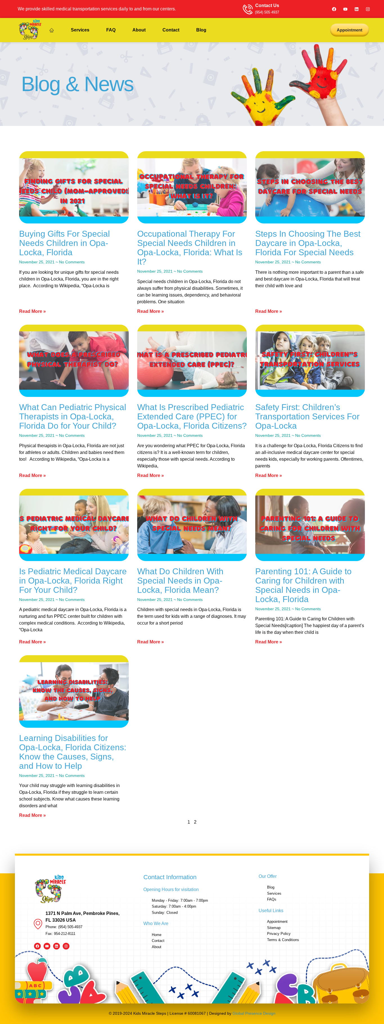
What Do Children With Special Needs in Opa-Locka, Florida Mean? (180, 580)
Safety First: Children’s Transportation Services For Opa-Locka (307, 416)
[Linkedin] (356, 9)
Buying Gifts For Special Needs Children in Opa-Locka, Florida (64, 243)
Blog (201, 30)
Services (80, 30)
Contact (170, 30)
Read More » (32, 311)
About (139, 30)
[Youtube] (345, 9)
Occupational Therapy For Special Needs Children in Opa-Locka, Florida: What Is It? (189, 247)
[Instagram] (367, 9)
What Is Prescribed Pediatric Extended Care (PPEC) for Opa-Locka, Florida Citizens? (192, 416)
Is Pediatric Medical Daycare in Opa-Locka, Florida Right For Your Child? (73, 580)
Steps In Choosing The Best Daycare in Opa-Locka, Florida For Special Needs (307, 243)
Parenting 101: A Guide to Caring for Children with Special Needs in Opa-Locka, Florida (303, 585)
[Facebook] (334, 9)
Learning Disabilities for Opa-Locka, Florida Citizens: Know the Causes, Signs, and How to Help (72, 751)
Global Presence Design (253, 1013)
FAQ (111, 30)
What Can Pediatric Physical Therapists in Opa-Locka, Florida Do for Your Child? (72, 416)
